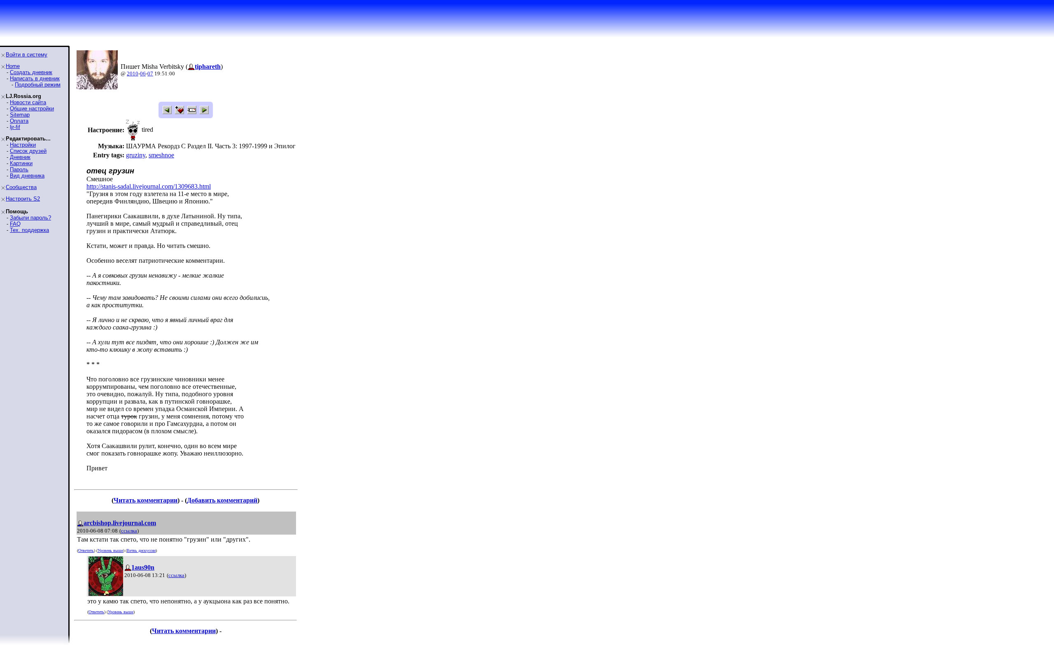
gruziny (135, 155)
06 (143, 73)
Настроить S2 (23, 199)
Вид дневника (27, 176)
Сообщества (21, 187)
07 (150, 73)
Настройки (23, 145)
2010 (132, 73)
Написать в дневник (35, 78)
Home (13, 66)
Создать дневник (31, 72)
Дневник (20, 157)
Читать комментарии (145, 500)
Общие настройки (32, 108)
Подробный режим (38, 85)
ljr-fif (15, 127)
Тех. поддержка (29, 230)
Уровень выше (110, 550)
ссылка (129, 531)
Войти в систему (26, 54)
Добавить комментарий (222, 500)
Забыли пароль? (30, 218)
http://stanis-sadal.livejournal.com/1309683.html (148, 186)
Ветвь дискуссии (141, 550)
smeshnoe (161, 155)
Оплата (19, 121)
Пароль (19, 169)
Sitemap (20, 115)
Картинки (21, 163)
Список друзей (28, 151)
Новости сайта (28, 102)
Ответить (86, 550)
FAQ (15, 224)
